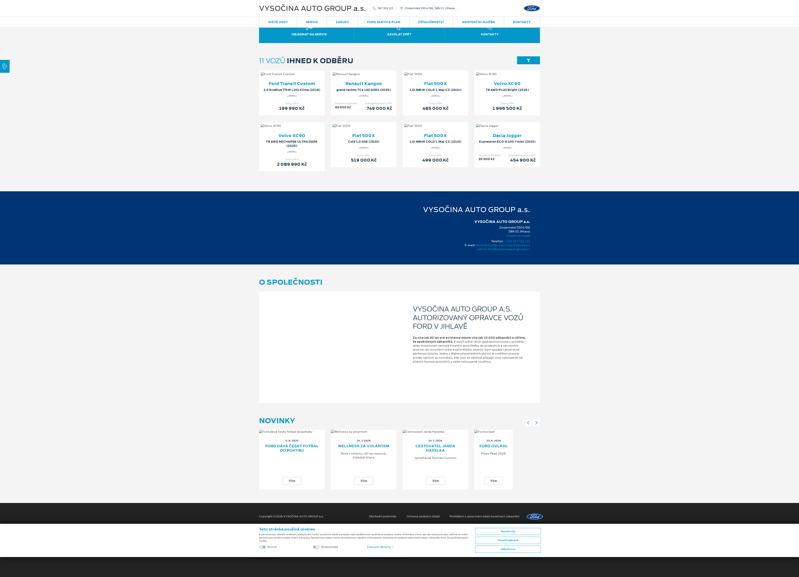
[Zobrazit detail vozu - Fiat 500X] (429, 70)
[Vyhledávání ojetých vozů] (528, 60)
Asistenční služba (478, 22)
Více (292, 481)
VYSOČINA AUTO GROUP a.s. (312, 8)
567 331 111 (385, 8)
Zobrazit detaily (379, 547)
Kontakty (522, 22)
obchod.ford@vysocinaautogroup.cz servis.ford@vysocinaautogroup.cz (503, 247)
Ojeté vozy (278, 22)
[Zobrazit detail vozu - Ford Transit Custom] (285, 70)
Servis (312, 22)
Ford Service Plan (383, 22)
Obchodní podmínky (383, 516)
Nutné (272, 547)
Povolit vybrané (508, 540)
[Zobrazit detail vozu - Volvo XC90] (501, 70)
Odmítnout (508, 549)
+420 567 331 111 (517, 241)
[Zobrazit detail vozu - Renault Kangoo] (357, 70)
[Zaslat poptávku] (299, 70)
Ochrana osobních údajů (423, 516)
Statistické (329, 547)
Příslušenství (431, 22)
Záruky (342, 22)
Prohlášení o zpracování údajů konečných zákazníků (484, 516)
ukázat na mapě (518, 236)
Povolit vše (508, 531)
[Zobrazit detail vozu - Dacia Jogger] (501, 122)
